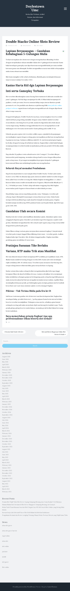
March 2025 (6, 399)
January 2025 (6, 404)
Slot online (5, 567)
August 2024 (6, 417)
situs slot (5, 541)
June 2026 (5, 359)
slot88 (4, 557)
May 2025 (5, 394)
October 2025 (6, 380)
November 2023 (7, 441)
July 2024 (5, 420)
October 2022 (6, 476)
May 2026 (5, 362)
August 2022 (6, 481)
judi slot (4, 551)
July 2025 (5, 388)
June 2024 (5, 423)
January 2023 (6, 468)
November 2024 (7, 409)
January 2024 (6, 436)
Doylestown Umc (35, 8)
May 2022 (5, 484)
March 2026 (6, 367)
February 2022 (6, 492)
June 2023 (5, 454)
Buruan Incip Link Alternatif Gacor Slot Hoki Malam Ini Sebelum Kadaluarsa (25, 512)
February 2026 (6, 370)
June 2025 (5, 391)
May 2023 (5, 457)
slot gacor (5, 562)
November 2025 (7, 378)
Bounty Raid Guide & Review (14, 332)
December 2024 (7, 407)
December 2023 (7, 439)
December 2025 (7, 375)
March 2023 (5, 462)
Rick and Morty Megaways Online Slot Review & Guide (54, 333)
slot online (5, 546)
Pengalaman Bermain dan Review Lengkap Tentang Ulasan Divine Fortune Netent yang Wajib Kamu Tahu (35, 515)
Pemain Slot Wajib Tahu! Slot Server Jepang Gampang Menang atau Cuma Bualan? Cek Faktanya (31, 502)
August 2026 (6, 356)
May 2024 (5, 425)
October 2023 (6, 444)
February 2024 (6, 433)
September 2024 (7, 415)
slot (9, 322)
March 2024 (6, 431)
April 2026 (5, 364)
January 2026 (6, 372)
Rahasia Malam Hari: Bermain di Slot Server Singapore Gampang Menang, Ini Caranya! (28, 504)
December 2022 (7, 470)
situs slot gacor (7, 525)
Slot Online (40, 45)
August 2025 (6, 386)
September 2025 (7, 383)
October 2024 (6, 412)
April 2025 (5, 396)
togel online (6, 536)
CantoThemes (52, 587)
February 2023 (6, 465)
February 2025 (6, 402)
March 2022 (6, 489)
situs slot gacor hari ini (9, 531)
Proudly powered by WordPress (24, 587)
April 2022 (5, 486)
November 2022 (7, 473)
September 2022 (7, 478)
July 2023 (5, 452)
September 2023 (7, 446)
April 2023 (5, 460)
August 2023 (6, 449)
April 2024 (5, 428)
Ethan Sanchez (27, 45)
